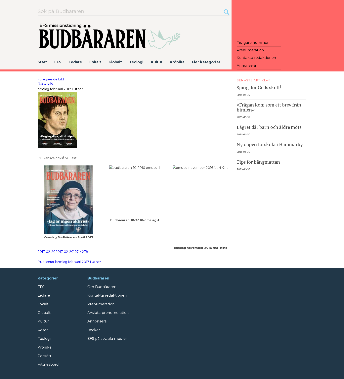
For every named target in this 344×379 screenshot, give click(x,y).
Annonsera (246, 65)
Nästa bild (45, 83)
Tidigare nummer (253, 42)
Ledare (75, 62)
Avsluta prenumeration (108, 313)
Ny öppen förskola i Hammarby (270, 144)
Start (42, 62)
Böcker (93, 330)
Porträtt (44, 356)
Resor (43, 330)
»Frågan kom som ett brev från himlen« (269, 108)
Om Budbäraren (101, 287)
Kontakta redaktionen (256, 58)
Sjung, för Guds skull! (259, 87)
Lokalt (95, 62)
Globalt (115, 62)
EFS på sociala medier (107, 338)
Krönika (177, 62)
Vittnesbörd (48, 364)
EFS (57, 62)
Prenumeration (250, 50)
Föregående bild (51, 79)
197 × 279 (80, 252)
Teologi (136, 62)
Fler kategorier (206, 62)
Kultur (156, 62)
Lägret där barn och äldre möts (269, 127)
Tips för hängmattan (258, 162)
